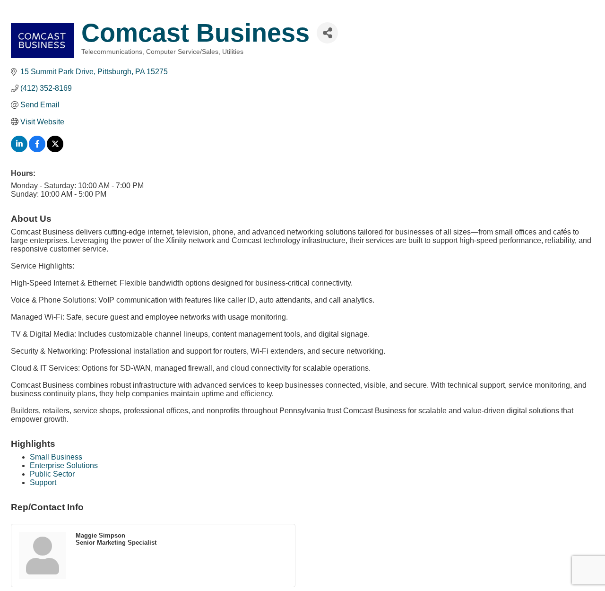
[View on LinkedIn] (19, 150)
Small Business (56, 457)
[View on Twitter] (55, 150)
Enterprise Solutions (64, 465)
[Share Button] (327, 32)
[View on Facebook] (37, 150)
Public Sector (52, 474)
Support (43, 482)
